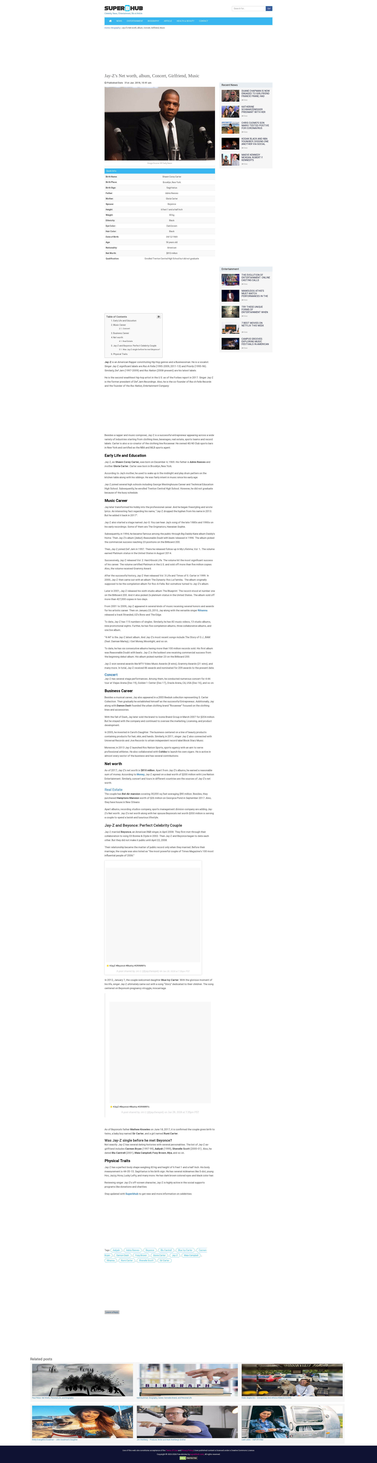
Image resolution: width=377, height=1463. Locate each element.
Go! (269, 8)
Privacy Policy (187, 1450)
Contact (203, 21)
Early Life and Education (124, 320)
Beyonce (150, 1250)
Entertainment (135, 21)
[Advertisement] (187, 50)
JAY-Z (138, 971)
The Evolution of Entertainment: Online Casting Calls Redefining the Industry (256, 280)
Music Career (119, 325)
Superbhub (131, 1193)
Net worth (118, 337)
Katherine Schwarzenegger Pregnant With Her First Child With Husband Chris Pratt (255, 112)
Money (140, 774)
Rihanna (111, 1260)
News (119, 21)
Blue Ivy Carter (185, 1250)
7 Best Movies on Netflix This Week (253, 324)
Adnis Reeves (132, 1250)
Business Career (121, 333)
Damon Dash (122, 1255)
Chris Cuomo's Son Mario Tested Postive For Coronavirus (255, 125)
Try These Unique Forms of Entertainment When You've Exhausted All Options (255, 312)
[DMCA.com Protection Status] (188, 1458)
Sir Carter (164, 1260)
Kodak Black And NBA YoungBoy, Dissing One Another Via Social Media (255, 142)
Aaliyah (116, 1250)
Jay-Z (175, 1255)
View (245, 100)
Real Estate (128, 341)
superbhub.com (197, 1454)
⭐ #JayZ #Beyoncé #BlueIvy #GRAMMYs (126, 965)
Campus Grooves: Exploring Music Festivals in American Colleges (255, 342)
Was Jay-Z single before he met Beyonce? (141, 349)
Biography (153, 21)
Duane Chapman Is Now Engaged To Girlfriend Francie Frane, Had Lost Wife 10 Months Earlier (256, 96)
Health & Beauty (185, 21)
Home (107, 28)
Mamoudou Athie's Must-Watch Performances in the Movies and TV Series (255, 294)
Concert (126, 328)
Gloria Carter (159, 1255)
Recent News (230, 85)
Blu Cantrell (166, 1250)
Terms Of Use (172, 1450)
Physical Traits (120, 354)
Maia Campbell (191, 1255)
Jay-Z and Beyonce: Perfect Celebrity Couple (134, 346)
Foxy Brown (141, 1255)
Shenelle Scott (146, 1260)
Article (168, 21)
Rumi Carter (127, 1260)
